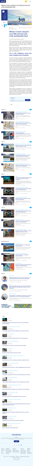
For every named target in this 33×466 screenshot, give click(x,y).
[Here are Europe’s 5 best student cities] (4, 425)
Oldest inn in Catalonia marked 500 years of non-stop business (22, 221)
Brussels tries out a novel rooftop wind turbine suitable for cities (23, 146)
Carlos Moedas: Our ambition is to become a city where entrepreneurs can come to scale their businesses (20, 296)
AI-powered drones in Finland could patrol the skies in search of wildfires (15, 413)
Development (7, 453)
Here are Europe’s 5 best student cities (10, 427)
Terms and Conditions (12, 456)
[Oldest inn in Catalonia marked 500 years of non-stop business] (8, 223)
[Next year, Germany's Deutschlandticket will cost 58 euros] (8, 135)
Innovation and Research (4, 17)
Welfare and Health (23, 453)
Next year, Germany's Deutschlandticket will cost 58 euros (22, 133)
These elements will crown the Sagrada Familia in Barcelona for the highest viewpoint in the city (16, 404)
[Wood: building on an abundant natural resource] (8, 257)
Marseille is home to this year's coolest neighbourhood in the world (23, 231)
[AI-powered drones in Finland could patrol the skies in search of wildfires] (4, 409)
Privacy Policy (17, 456)
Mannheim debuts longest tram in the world (11, 352)
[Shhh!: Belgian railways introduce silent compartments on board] (4, 379)
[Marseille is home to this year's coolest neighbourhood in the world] (8, 233)
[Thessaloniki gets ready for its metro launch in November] (8, 116)
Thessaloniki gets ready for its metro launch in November (23, 114)
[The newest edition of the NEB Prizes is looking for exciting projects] (8, 267)
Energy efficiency (29, 453)
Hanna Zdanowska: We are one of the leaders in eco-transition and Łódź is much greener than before (19, 278)
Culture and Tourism (23, 450)
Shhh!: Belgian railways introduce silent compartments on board (15, 381)
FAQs (7, 456)
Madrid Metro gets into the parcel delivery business (13, 420)
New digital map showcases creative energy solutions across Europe (22, 156)
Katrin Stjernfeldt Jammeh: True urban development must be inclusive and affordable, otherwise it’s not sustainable (20, 287)
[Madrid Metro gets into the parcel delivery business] (4, 417)
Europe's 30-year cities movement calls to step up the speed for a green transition (23, 178)
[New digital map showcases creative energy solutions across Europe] (8, 158)
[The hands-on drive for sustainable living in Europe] (8, 247)
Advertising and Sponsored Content (24, 456)
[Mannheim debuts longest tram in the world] (4, 350)
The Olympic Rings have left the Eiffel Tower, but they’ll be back (23, 189)
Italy (5, 13)
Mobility (28, 450)
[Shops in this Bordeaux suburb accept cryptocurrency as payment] (8, 125)
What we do (2, 450)
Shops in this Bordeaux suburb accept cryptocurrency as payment (23, 123)
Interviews (2, 1)
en (3, 11)
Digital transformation (16, 450)
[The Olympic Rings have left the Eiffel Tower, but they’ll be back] (8, 191)
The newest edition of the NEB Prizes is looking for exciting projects (23, 265)
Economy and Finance (8, 450)
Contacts (2, 453)
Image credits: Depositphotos (16, 457)
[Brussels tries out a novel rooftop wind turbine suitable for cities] (8, 148)
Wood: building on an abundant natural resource (21, 255)
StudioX (18, 459)
